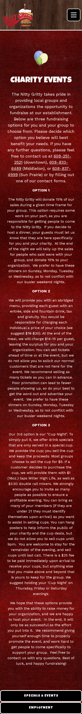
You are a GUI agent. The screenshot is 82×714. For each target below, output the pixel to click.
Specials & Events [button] (41, 695)
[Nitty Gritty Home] (18, 14)
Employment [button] (41, 707)
